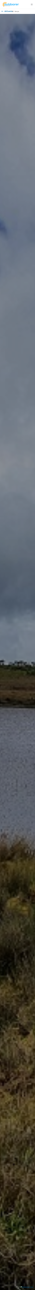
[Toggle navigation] (32, 4)
